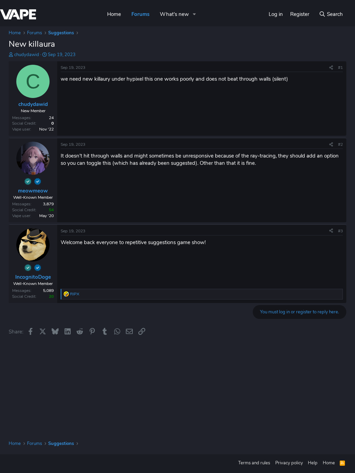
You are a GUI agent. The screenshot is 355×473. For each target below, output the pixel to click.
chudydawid (26, 55)
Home (114, 14)
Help (313, 463)
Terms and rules (254, 463)
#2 (340, 144)
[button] (194, 14)
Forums (140, 14)
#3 (340, 231)
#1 (340, 67)
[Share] (331, 68)
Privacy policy (289, 463)
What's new (174, 14)
